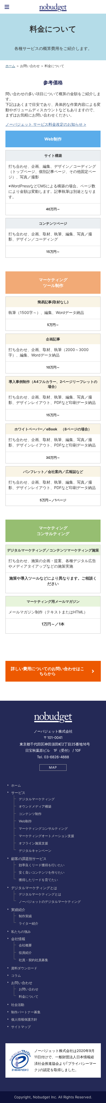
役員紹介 (25, 953)
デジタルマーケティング (37, 799)
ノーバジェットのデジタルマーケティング (50, 902)
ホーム (10, 66)
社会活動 (17, 1005)
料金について (28, 996)
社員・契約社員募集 (33, 960)
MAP (53, 767)
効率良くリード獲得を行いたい (41, 865)
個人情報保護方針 (24, 1019)
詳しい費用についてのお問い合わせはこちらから (47, 671)
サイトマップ (21, 1027)
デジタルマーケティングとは (40, 894)
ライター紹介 (28, 923)
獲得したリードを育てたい (38, 880)
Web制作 (25, 821)
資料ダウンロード (24, 968)
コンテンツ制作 (30, 814)
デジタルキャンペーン (35, 851)
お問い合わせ (28, 989)
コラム (16, 975)
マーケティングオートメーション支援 (46, 836)
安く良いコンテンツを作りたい (41, 872)
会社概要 (25, 945)
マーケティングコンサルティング (43, 828)
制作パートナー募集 (25, 1012)
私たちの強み (21, 932)
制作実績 (25, 916)
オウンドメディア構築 (35, 806)
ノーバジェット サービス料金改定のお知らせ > (45, 124)
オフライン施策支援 (33, 843)
